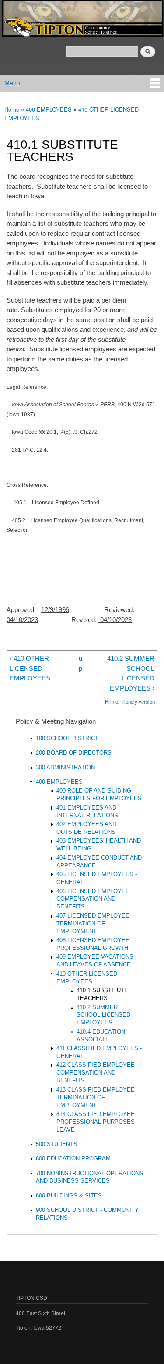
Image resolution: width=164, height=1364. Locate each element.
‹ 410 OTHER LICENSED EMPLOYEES (30, 668)
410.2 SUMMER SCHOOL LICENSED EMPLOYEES (103, 1015)
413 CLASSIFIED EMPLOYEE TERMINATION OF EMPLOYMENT (95, 1097)
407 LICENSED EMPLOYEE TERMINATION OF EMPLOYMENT (92, 923)
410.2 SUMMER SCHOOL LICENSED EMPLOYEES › (130, 673)
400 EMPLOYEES (49, 109)
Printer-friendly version (130, 701)
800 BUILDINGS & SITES (69, 1195)
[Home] (82, 19)
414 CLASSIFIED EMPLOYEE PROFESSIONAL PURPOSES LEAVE (95, 1122)
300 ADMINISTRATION (65, 767)
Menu (12, 82)
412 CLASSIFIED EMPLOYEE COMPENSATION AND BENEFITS (95, 1072)
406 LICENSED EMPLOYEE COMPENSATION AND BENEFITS (92, 899)
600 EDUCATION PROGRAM (73, 1158)
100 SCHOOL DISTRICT (67, 738)
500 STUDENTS (56, 1144)
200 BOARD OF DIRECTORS (74, 752)
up (80, 663)
